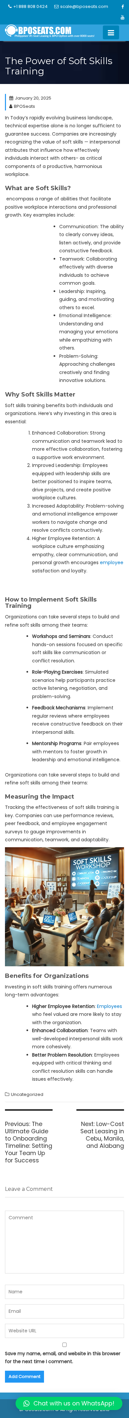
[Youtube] (122, 17)
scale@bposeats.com (84, 6)
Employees (109, 1006)
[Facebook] (122, 7)
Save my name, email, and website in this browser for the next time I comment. (62, 1357)
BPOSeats (24, 106)
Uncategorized (27, 1094)
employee (111, 562)
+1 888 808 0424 (30, 6)
